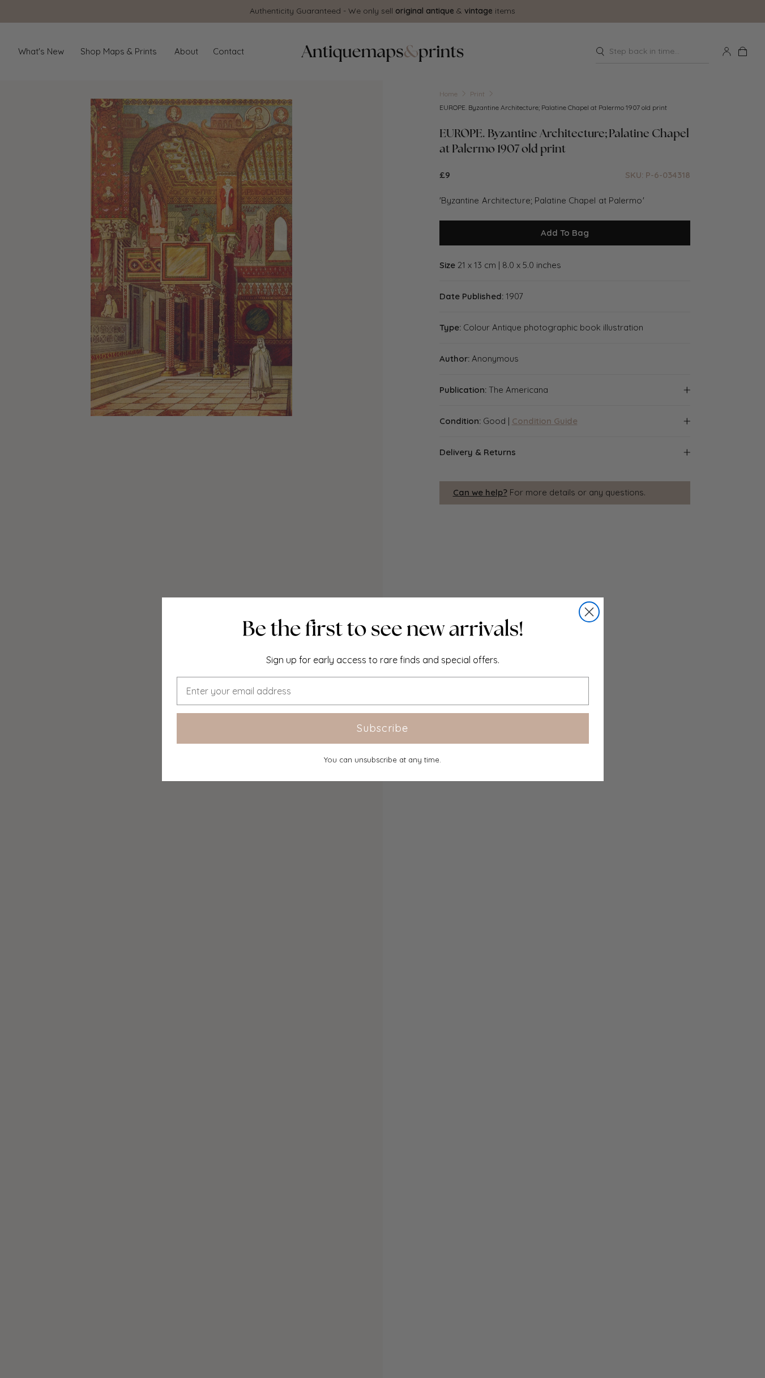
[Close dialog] (589, 612)
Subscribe (382, 728)
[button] (382, 628)
